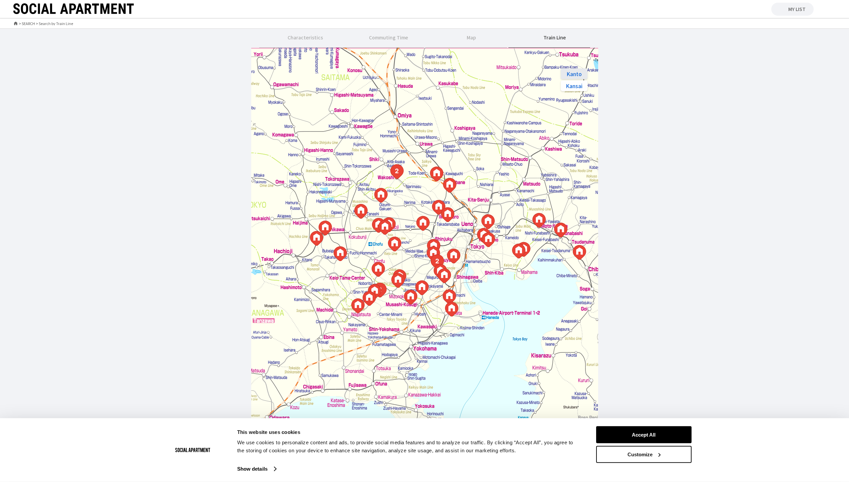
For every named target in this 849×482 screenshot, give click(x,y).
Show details (252, 469)
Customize (640, 454)
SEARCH (28, 23)
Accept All (644, 435)
